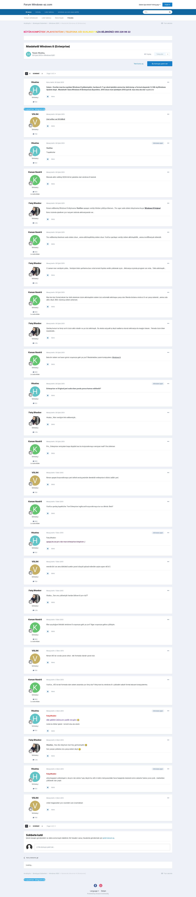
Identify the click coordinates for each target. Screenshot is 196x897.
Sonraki (36, 73)
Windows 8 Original (152, 208)
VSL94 (35, 114)
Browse (28, 12)
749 (35, 134)
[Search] (169, 12)
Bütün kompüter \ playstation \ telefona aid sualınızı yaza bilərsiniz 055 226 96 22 (77, 32)
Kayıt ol (167, 4)
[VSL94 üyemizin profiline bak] (35, 122)
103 (35, 102)
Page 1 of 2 (51, 73)
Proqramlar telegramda (34, 109)
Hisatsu (41, 53)
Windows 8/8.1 (49, 55)
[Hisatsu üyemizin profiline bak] (28, 54)
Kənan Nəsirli (35, 172)
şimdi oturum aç (108, 838)
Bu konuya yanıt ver (160, 64)
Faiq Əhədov (35, 203)
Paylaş (148, 54)
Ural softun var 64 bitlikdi (55, 119)
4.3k (36, 223)
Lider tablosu (46, 18)
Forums (70, 18)
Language (94, 891)
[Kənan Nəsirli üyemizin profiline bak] (35, 180)
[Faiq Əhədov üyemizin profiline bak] (35, 211)
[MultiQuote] (47, 96)
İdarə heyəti (59, 18)
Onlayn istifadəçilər (31, 18)
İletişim (103, 891)
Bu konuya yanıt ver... (46, 847)
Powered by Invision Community (98, 894)
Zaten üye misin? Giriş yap (149, 5)
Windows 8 (116, 357)
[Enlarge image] (78, 720)
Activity (38, 12)
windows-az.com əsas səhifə (68, 12)
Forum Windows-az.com (38, 4)
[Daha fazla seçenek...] (168, 82)
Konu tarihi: (55, 82)
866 (35, 192)
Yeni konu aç (138, 64)
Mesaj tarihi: (55, 114)
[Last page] (42, 73)
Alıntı (53, 96)
